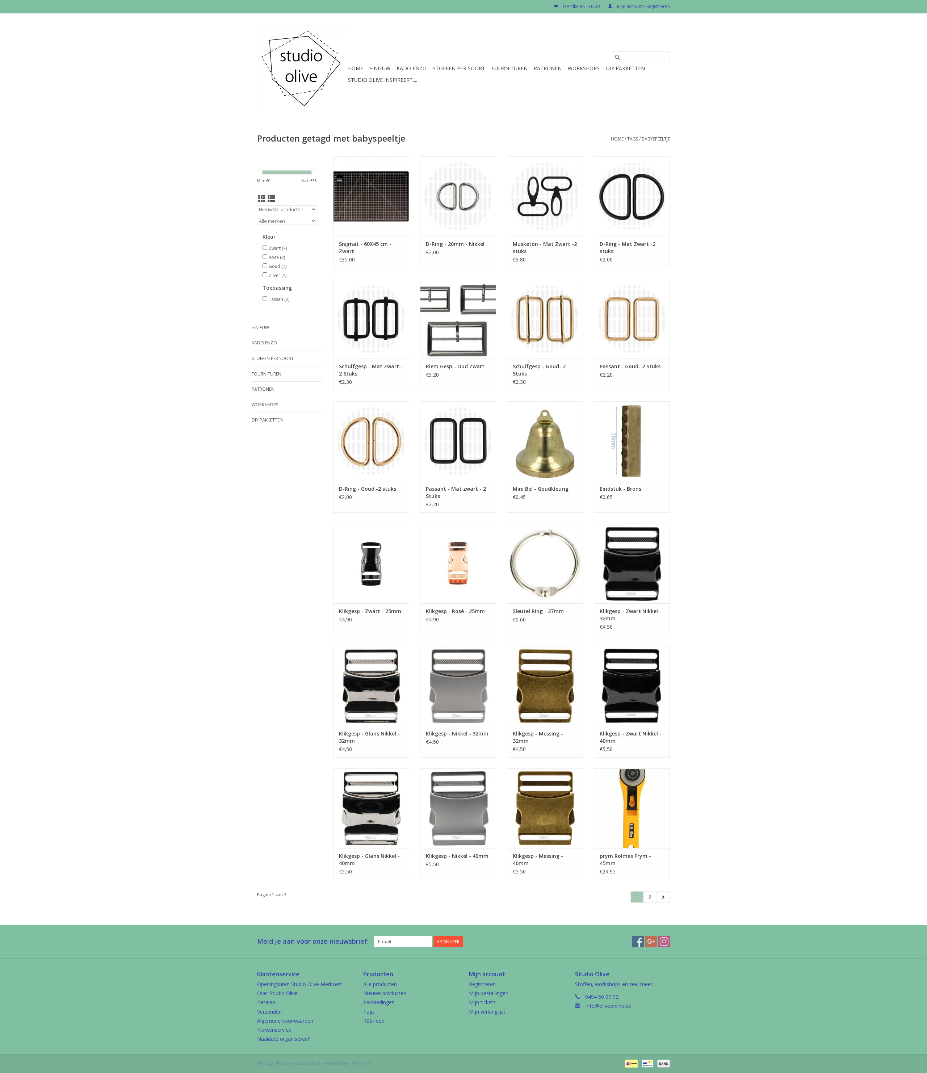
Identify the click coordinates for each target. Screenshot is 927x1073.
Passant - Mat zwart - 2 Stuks (456, 492)
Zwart (278, 248)
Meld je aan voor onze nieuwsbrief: (313, 941)
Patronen (548, 68)
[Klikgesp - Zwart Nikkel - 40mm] (632, 686)
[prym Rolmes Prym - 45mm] (632, 808)
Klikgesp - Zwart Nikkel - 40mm (631, 737)
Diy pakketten (625, 68)
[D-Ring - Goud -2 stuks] (371, 441)
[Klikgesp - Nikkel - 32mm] (458, 686)
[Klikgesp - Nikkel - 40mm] (458, 808)
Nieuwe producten (384, 993)
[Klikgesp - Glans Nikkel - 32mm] (371, 686)
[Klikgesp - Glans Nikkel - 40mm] (371, 808)
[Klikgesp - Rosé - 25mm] (458, 563)
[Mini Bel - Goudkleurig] (545, 441)
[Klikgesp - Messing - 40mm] (545, 808)
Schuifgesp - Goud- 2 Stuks (539, 370)
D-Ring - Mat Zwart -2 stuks (627, 247)
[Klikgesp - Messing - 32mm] (545, 686)
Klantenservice (274, 1029)
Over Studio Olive (277, 993)
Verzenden (269, 1011)
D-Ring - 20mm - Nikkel (455, 243)
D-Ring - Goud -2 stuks (367, 488)
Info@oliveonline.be (608, 1005)
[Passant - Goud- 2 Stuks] (632, 319)
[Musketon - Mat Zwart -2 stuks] (545, 196)
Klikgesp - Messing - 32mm (538, 737)
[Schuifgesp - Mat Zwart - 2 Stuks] (371, 319)
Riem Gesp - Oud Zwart (455, 366)
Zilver (277, 275)
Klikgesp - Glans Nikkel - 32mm (369, 737)
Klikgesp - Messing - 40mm (538, 859)
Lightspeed (359, 1063)
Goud (277, 266)
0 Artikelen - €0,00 (581, 6)
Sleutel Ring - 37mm (538, 611)
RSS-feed (374, 1020)
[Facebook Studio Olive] (638, 941)
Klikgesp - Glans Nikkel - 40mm (369, 859)
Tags (632, 139)
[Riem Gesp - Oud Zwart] (458, 319)
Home (355, 68)
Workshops (584, 68)
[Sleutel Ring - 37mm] (545, 563)
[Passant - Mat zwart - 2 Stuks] (458, 441)
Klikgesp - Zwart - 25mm (370, 611)
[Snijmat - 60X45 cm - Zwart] (371, 196)
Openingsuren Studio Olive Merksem (300, 984)
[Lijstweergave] (271, 198)
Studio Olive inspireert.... (382, 79)
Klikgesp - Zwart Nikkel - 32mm (631, 615)
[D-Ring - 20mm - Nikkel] (458, 196)
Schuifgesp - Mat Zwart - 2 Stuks (371, 370)
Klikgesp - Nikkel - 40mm (457, 855)
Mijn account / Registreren (643, 6)
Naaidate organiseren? (283, 1038)
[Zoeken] (617, 57)
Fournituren (509, 68)
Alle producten (380, 984)
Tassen (279, 299)
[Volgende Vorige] (663, 897)
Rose (277, 257)
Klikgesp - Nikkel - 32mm (457, 733)
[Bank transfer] (662, 1063)
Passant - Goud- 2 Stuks (630, 366)
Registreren (482, 984)
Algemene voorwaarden (285, 1020)
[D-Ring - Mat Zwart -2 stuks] (632, 196)
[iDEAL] (630, 1063)
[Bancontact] (647, 1063)
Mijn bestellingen (488, 993)
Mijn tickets (482, 1002)
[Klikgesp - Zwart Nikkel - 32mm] (632, 563)
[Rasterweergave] (262, 198)
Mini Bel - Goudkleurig (541, 488)
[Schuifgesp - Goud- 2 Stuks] (545, 319)
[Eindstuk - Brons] (632, 441)
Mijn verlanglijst (487, 1011)
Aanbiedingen (379, 1002)
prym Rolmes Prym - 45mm (625, 859)
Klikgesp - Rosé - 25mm (455, 611)
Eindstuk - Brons (620, 488)
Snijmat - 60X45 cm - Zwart (365, 247)
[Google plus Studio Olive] (651, 941)
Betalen (266, 1002)
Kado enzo (412, 68)
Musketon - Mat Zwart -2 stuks (545, 247)
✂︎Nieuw (379, 68)
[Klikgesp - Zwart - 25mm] (371, 563)
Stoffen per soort (459, 68)
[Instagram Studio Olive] (664, 941)
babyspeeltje (656, 139)
